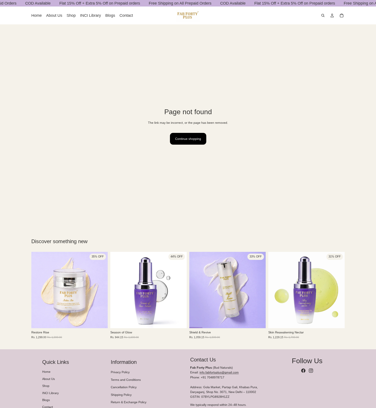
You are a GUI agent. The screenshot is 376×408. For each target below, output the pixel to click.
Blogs (46, 400)
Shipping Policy (121, 394)
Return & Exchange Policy (128, 402)
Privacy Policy (120, 372)
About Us (48, 379)
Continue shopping (188, 138)
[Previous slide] (37, 290)
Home (46, 372)
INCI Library (50, 393)
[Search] (323, 15)
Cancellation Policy (124, 387)
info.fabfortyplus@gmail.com (219, 372)
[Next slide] (101, 290)
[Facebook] (303, 370)
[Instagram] (311, 370)
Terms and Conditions (126, 379)
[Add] (101, 322)
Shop (45, 386)
